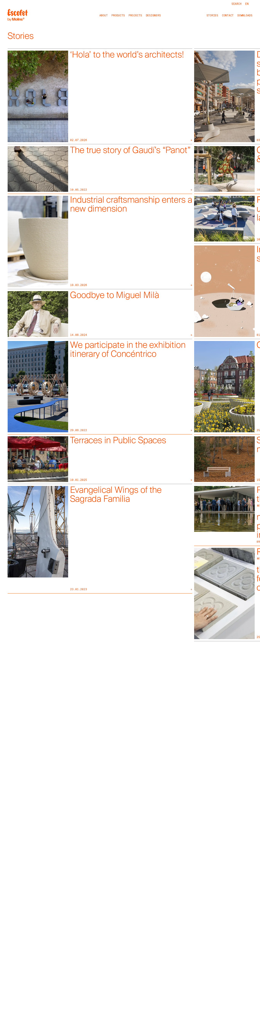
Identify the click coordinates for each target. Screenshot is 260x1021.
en (247, 4)
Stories (212, 15)
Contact (228, 15)
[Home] (18, 15)
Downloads (244, 15)
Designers (153, 15)
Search (236, 4)
